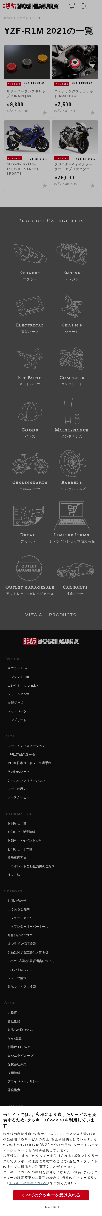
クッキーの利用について (28, 1183)
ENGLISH (51, 1207)
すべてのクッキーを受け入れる (51, 1195)
